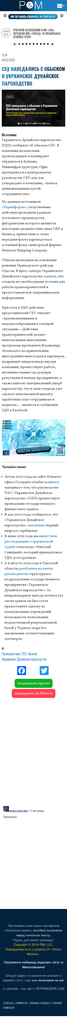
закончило (36, 525)
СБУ (23, 653)
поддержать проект (33, 683)
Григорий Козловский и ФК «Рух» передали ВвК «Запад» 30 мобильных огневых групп (37, 33)
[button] (15, 44)
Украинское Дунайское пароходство (24, 659)
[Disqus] (33, 750)
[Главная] (31, 5)
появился (51, 482)
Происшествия (11, 653)
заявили (49, 276)
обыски (32, 653)
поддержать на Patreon (33, 693)
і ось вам (43, 980)
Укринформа (14, 207)
